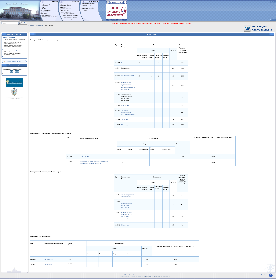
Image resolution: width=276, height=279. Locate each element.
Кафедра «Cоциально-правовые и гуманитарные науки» (12, 54)
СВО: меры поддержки (70, 18)
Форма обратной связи (14, 61)
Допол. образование (65, 8)
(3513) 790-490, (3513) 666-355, (154, 276)
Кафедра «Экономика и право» (12, 51)
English (273, 2)
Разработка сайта (264, 275)
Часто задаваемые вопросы (49, 16)
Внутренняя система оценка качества (48, 7)
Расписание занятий (65, 5)
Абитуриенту (39, 25)
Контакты (84, 10)
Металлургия (125, 105)
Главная (32, 25)
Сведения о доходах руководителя (46, 11)
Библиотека (5, 57)
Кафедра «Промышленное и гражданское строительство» (14, 40)
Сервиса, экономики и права (10, 50)
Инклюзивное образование (70, 15)
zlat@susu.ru (166, 276)
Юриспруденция (126, 125)
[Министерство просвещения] (14, 86)
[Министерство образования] (14, 98)
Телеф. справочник (46, 15)
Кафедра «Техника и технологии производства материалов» (12, 43)
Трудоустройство (65, 10)
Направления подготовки (88, 8)
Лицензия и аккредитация (70, 17)
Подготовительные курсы (88, 7)
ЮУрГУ (273, 19)
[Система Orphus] (14, 71)
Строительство (125, 63)
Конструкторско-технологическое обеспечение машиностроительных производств (128, 85)
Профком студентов (66, 3)
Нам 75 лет (44, 13)
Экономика (124, 119)
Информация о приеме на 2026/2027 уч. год (88, 4)
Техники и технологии (8, 37)
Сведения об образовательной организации (49, 4)
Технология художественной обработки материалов (128, 112)
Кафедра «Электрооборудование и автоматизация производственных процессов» (13, 46)
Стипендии (63, 7)
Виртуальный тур (66, 12)
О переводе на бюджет (68, 13)
